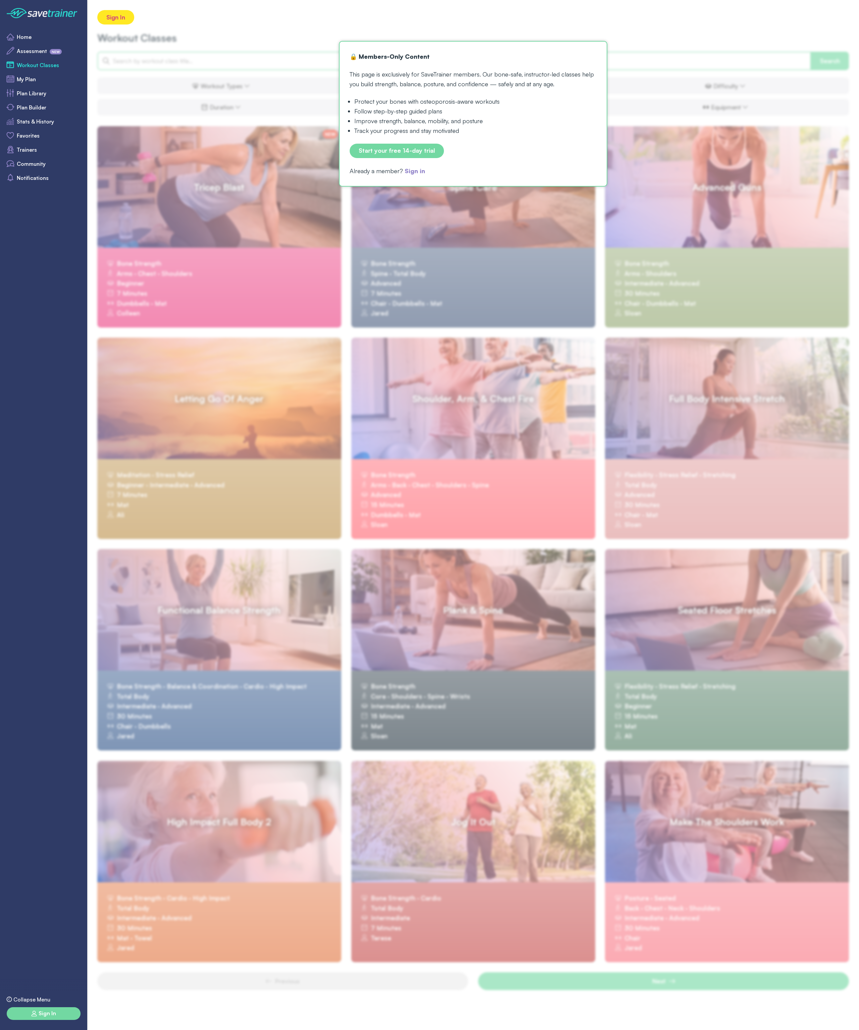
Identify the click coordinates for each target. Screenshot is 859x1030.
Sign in (415, 171)
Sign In (115, 17)
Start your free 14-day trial (397, 150)
